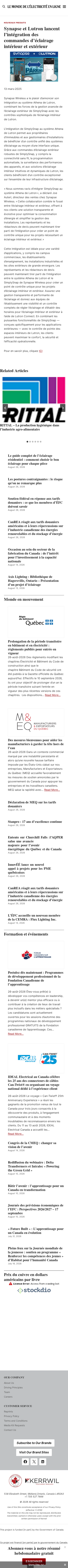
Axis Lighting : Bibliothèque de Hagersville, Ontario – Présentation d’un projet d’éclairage (33, 581)
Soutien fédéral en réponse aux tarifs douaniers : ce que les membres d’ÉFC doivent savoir (35, 502)
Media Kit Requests (14, 1425)
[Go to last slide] (5, 408)
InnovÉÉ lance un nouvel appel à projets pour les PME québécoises (29, 868)
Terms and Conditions (15, 1420)
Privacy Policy (11, 1416)
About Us (9, 1382)
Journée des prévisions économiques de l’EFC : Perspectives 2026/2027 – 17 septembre (35, 1209)
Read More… (53, 695)
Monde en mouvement (23, 599)
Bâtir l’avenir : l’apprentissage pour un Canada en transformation (36, 1188)
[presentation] (34, 399)
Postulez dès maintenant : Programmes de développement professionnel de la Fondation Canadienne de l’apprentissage (35, 978)
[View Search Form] (4, 7)
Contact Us (10, 1430)
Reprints (8, 1411)
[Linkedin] (42, 1461)
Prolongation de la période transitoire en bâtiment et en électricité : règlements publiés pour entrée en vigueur (35, 647)
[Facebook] (25, 1461)
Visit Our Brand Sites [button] (34, 1452)
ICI (40, 351)
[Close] (65, 1547)
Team (7, 1392)
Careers (8, 1396)
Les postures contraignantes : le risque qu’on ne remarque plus (35, 481)
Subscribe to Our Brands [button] (34, 1443)
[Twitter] (34, 1461)
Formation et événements (26, 934)
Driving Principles (13, 1387)
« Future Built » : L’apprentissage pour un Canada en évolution (36, 1231)
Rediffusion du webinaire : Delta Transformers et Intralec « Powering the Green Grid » (33, 1166)
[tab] (27, 442)
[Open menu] (64, 6)
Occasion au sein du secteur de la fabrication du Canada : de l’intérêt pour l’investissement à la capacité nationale (33, 555)
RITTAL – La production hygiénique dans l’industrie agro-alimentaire (29, 427)
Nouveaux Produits (15, 23)
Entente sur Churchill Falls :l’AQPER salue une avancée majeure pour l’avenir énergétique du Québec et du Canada (36, 843)
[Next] (62, 408)
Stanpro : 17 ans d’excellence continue (35, 822)
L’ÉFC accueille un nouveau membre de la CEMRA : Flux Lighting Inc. (34, 917)
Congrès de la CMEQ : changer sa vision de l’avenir (32, 1145)
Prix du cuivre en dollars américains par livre (26, 1276)
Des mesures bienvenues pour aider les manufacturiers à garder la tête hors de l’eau (36, 744)
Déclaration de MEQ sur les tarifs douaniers (32, 804)
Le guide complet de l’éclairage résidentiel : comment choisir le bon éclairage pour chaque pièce (33, 460)
